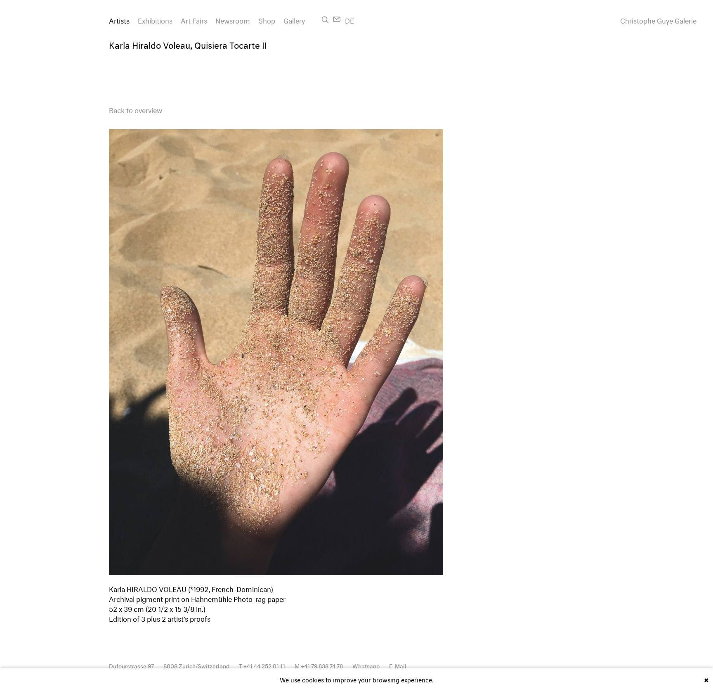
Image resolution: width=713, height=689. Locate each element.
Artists (119, 19)
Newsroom (232, 19)
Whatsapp (366, 665)
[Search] (325, 20)
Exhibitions (155, 19)
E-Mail (397, 665)
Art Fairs (194, 19)
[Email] (337, 19)
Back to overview (135, 109)
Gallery (294, 19)
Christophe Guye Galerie (658, 20)
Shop (266, 19)
